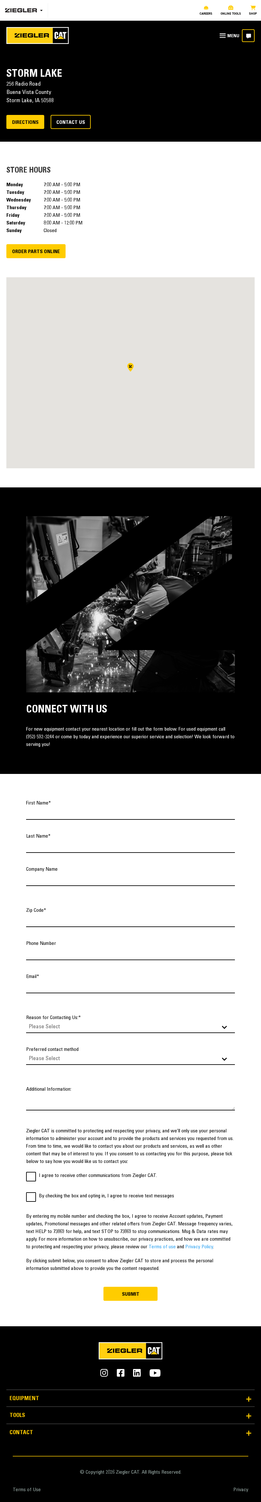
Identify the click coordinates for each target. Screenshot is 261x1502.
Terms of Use (27, 1489)
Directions (25, 122)
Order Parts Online (36, 251)
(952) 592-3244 (40, 737)
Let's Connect (248, 35)
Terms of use (162, 1247)
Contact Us (70, 122)
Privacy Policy (199, 1247)
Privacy (240, 1489)
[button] (130, 367)
